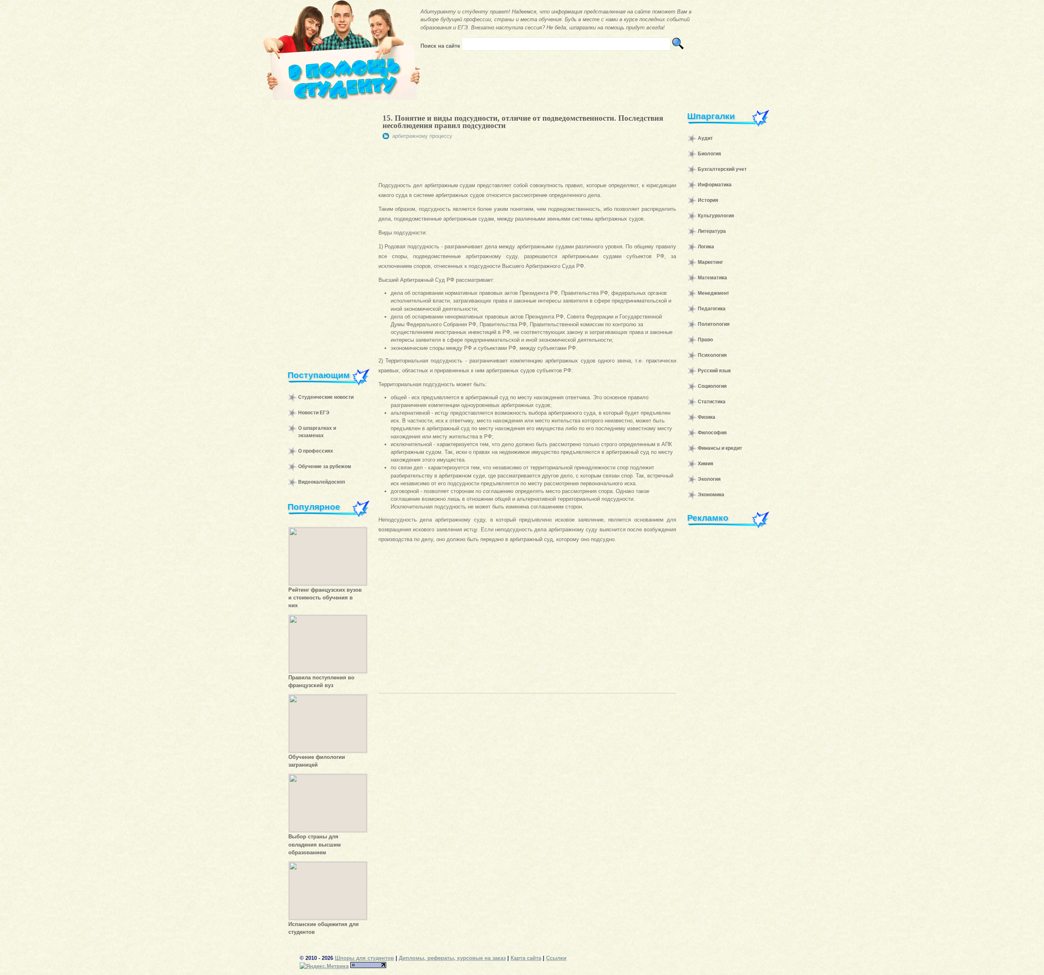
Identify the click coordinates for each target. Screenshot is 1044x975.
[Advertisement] (324, 230)
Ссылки (556, 958)
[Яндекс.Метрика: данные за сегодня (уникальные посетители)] (324, 966)
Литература (712, 231)
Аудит (705, 138)
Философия (712, 433)
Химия (705, 463)
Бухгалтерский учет (722, 169)
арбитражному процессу (422, 136)
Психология (712, 355)
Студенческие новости (326, 397)
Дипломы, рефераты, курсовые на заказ (452, 958)
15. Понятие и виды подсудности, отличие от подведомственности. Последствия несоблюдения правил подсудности (523, 122)
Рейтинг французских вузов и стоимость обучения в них (325, 597)
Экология (709, 479)
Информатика (715, 185)
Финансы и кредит (720, 448)
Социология (712, 386)
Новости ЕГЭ (314, 413)
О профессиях (315, 451)
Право (705, 340)
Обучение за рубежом (324, 466)
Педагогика (711, 309)
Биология (709, 154)
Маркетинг (710, 262)
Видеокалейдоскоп (321, 482)
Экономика (711, 494)
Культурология (716, 216)
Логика (706, 247)
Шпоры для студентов (364, 958)
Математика (712, 278)
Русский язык (714, 371)
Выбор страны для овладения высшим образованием (314, 844)
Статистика (711, 402)
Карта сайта (526, 958)
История (708, 200)
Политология (714, 324)
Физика (706, 417)
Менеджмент (713, 293)
